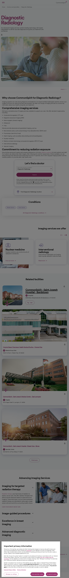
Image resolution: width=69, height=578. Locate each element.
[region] (30, 559)
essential (29, 550)
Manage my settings (11, 574)
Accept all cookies (52, 574)
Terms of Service (21, 569)
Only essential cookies (37, 574)
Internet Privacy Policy (10, 569)
